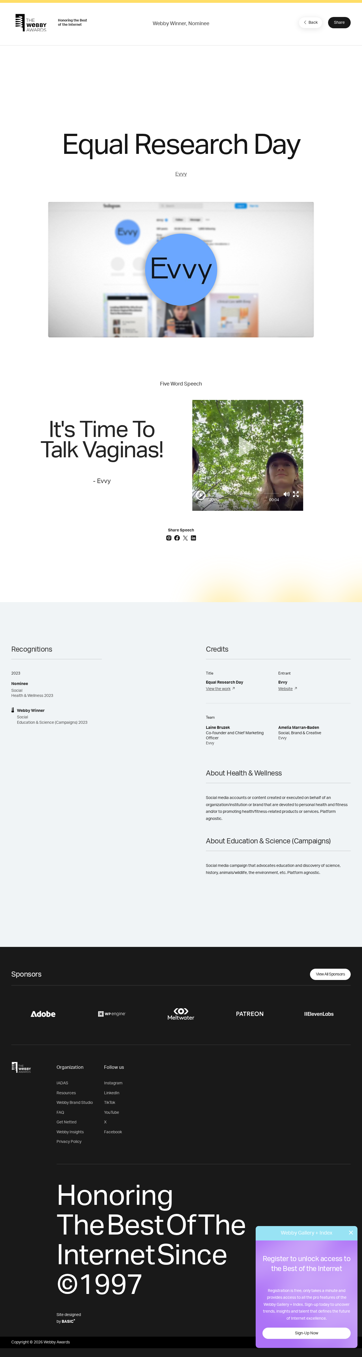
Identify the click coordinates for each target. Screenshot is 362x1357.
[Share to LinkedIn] (193, 538)
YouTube (111, 1113)
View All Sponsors (330, 974)
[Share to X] (186, 538)
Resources (66, 1093)
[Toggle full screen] (295, 494)
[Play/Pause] (200, 495)
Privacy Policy (69, 1142)
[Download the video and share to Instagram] (169, 538)
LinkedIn (111, 1093)
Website (285, 689)
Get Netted (66, 1122)
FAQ (60, 1113)
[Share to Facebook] (178, 538)
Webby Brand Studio (75, 1103)
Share (339, 23)
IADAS (62, 1083)
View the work (218, 689)
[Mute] (286, 494)
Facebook (113, 1132)
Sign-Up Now (306, 1333)
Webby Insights (70, 1132)
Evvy (181, 174)
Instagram (113, 1083)
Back (313, 23)
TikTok (109, 1103)
